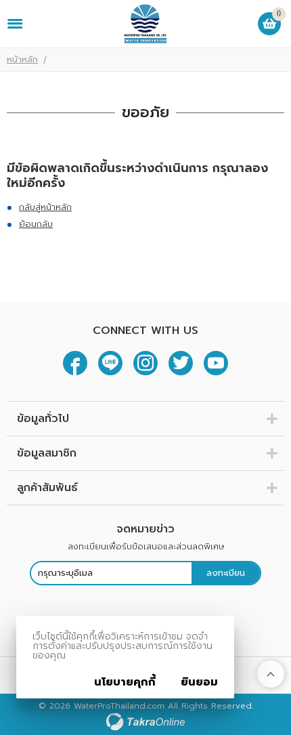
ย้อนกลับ (36, 223)
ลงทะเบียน (225, 572)
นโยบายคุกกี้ (125, 682)
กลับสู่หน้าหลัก (45, 207)
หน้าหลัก (22, 60)
